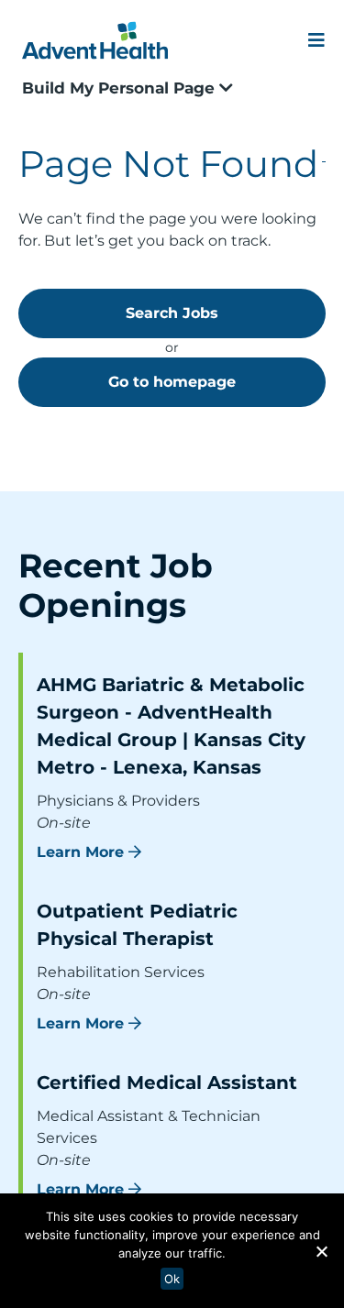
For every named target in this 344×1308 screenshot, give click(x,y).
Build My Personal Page (120, 88)
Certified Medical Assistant (167, 1083)
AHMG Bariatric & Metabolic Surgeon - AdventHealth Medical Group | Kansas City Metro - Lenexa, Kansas (171, 726)
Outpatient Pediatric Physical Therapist (137, 925)
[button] (321, 1251)
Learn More (80, 852)
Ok (172, 1278)
